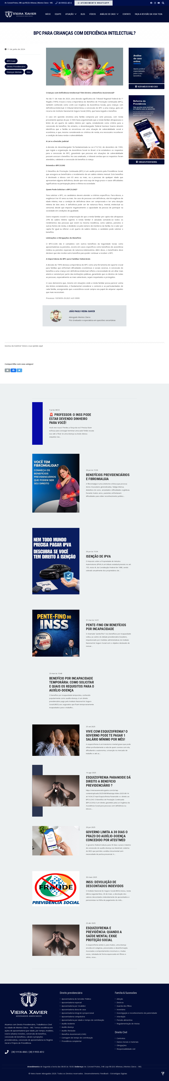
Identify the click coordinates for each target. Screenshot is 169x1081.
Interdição (121, 1016)
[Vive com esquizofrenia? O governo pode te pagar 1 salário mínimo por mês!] (55, 740)
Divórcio (120, 1002)
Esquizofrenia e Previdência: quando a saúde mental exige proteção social (104, 934)
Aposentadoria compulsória (73, 1016)
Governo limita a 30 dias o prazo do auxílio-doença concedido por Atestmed (107, 836)
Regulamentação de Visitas (128, 1023)
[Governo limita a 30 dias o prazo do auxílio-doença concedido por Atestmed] (55, 840)
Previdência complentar (72, 1041)
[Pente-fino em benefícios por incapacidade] (55, 633)
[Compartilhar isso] (13, 370)
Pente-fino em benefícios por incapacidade (106, 627)
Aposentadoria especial (72, 1002)
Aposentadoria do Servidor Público (76, 999)
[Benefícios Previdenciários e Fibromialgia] (55, 483)
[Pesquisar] (163, 3)
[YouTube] (159, 3)
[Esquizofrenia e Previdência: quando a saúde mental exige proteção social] (55, 940)
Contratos (121, 1038)
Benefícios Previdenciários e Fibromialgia (108, 477)
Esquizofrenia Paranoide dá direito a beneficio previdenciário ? (108, 781)
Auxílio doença (68, 1027)
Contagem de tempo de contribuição (77, 1037)
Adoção (120, 999)
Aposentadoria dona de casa (74, 1009)
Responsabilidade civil (126, 1049)
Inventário (121, 1009)
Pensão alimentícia (124, 1020)
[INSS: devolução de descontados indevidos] (55, 888)
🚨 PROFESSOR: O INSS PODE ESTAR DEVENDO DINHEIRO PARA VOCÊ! (70, 419)
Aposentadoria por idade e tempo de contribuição (83, 1020)
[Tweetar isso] (19, 370)
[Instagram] (155, 3)
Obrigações (122, 1045)
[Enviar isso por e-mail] (7, 370)
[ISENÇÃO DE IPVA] (55, 561)
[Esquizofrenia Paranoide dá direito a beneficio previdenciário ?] (55, 790)
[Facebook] (151, 3)
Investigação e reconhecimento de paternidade (137, 1013)
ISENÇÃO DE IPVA (98, 556)
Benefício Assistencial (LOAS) (74, 1034)
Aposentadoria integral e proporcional (78, 1013)
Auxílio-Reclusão (68, 1030)
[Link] (20, 14)
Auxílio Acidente (68, 1023)
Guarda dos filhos (124, 1006)
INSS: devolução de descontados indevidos (105, 884)
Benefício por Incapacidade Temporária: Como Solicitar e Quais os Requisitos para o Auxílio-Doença (71, 684)
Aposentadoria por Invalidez (74, 1006)
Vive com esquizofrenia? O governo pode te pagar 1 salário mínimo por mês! (107, 736)
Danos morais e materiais (127, 1042)
